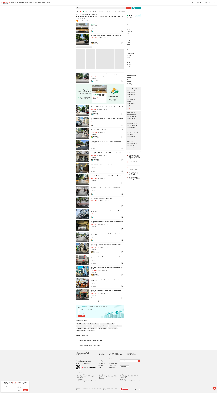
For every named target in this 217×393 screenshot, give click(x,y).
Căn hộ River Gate (130, 141)
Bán (77, 14)
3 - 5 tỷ (128, 37)
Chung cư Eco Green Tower (131, 127)
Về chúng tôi (100, 360)
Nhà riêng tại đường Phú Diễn (92, 14)
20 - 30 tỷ (128, 44)
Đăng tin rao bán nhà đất (131, 114)
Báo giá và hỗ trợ (101, 361)
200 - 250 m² (129, 66)
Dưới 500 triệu (129, 27)
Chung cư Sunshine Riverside (132, 120)
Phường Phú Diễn (131, 92)
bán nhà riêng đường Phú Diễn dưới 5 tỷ (84, 326)
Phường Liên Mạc (131, 106)
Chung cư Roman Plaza (131, 118)
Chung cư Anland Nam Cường (132, 116)
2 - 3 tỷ (128, 35)
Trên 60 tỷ (128, 49)
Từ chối (19, 390)
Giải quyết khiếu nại (112, 367)
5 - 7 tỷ (128, 38)
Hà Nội (79, 14)
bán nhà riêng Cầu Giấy (112, 328)
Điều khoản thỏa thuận (113, 363)
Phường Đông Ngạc (131, 94)
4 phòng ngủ (129, 83)
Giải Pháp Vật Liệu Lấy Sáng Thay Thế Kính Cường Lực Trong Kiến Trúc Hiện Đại (134, 168)
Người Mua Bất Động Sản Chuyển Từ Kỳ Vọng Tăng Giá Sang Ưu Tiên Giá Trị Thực (134, 162)
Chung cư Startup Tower (131, 136)
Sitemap (99, 367)
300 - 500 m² (129, 69)
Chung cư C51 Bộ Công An (131, 139)
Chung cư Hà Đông (130, 134)
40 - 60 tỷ (128, 47)
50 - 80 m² (128, 59)
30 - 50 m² (128, 57)
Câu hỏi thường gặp (101, 363)
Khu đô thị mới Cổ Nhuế (92, 328)
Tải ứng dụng (193, 2)
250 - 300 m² (129, 68)
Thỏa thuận (129, 26)
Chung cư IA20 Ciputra (131, 130)
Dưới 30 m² (129, 55)
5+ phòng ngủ (129, 84)
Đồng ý (25, 390)
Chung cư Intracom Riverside (132, 125)
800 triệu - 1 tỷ (129, 31)
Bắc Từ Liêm (84, 14)
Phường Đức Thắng (131, 103)
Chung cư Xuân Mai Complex (132, 123)
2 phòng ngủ (129, 79)
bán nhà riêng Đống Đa (81, 330)
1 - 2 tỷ (128, 33)
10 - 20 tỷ (128, 42)
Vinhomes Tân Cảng (130, 147)
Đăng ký (208, 2)
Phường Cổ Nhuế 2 (131, 96)
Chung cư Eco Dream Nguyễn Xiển (133, 132)
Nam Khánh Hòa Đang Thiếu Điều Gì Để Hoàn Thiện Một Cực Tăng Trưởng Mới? (134, 178)
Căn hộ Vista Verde (130, 138)
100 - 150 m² (129, 62)
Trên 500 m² (129, 71)
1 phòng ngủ (129, 77)
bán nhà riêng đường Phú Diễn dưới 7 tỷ (100, 326)
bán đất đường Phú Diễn (81, 323)
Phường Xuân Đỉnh (131, 90)
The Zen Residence (130, 148)
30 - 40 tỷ (128, 46)
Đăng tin (213, 2)
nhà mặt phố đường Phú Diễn (93, 323)
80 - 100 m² (129, 60)
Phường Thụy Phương (131, 105)
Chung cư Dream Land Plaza (132, 143)
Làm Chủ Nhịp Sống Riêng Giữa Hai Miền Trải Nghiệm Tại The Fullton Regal (134, 173)
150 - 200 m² (129, 64)
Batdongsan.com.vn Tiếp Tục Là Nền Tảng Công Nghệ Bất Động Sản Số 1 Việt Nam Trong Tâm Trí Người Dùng (134, 157)
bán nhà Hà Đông (91, 330)
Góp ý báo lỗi (100, 365)
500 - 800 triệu (129, 29)
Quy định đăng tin (112, 360)
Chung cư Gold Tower (130, 145)
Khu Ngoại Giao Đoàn (102, 328)
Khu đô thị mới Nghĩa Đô (81, 328)
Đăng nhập (202, 2)
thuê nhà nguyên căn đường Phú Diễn (107, 323)
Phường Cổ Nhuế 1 (131, 99)
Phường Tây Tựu (130, 101)
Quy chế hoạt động (112, 361)
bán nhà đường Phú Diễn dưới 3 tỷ (115, 326)
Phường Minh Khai (131, 97)
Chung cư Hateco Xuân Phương (132, 121)
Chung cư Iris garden (130, 129)
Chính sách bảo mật (112, 365)
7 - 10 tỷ (128, 40)
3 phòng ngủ (129, 81)
